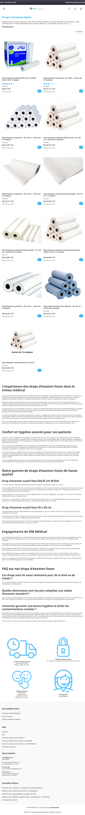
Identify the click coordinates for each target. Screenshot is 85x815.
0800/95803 (5, 759)
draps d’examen (9, 396)
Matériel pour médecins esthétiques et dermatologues (22, 788)
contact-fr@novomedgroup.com (12, 769)
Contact (5, 732)
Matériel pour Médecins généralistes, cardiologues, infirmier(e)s (26, 797)
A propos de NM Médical (11, 713)
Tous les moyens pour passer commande (17, 741)
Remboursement (55, 812)
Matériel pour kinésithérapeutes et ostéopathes (19, 791)
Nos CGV (27, 812)
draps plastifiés (33, 460)
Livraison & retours (9, 747)
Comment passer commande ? (13, 738)
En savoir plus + (8, 27)
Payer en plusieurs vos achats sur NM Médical (19, 744)
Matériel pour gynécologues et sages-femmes (19, 794)
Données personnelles (39, 812)
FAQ (3, 735)
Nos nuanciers (7, 716)
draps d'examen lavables (62, 616)
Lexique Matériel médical (11, 719)
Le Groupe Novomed (9, 800)
